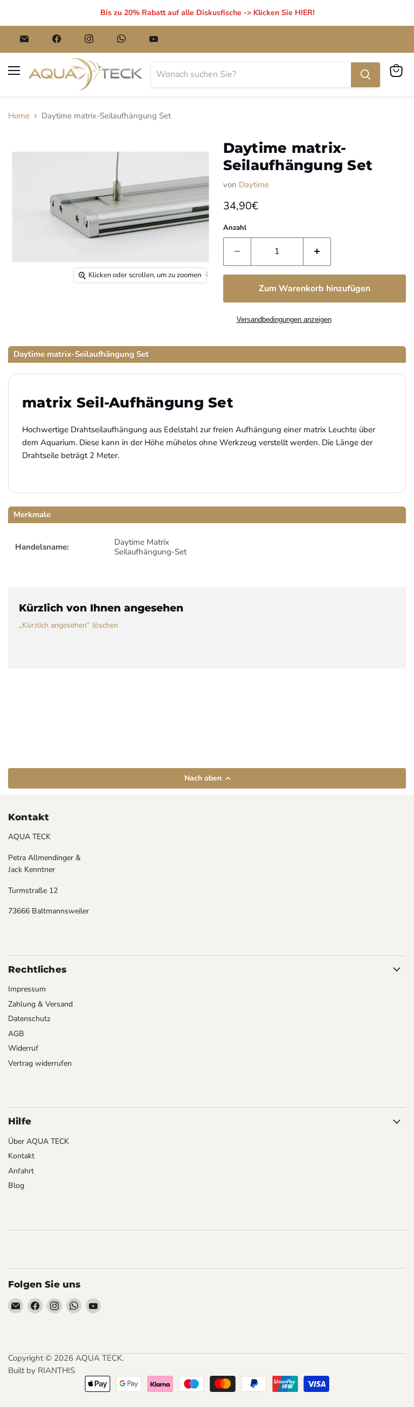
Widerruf (23, 1048)
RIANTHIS (56, 1370)
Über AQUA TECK (38, 1141)
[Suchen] (365, 74)
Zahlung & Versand (40, 1004)
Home (19, 116)
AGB (16, 1034)
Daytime (254, 184)
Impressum (27, 989)
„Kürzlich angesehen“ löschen (68, 625)
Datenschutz (29, 1019)
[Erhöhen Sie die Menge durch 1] (317, 251)
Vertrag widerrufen (40, 1063)
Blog (16, 1185)
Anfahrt (21, 1171)
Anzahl (234, 228)
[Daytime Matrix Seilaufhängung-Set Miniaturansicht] (31, 316)
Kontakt (21, 1156)
